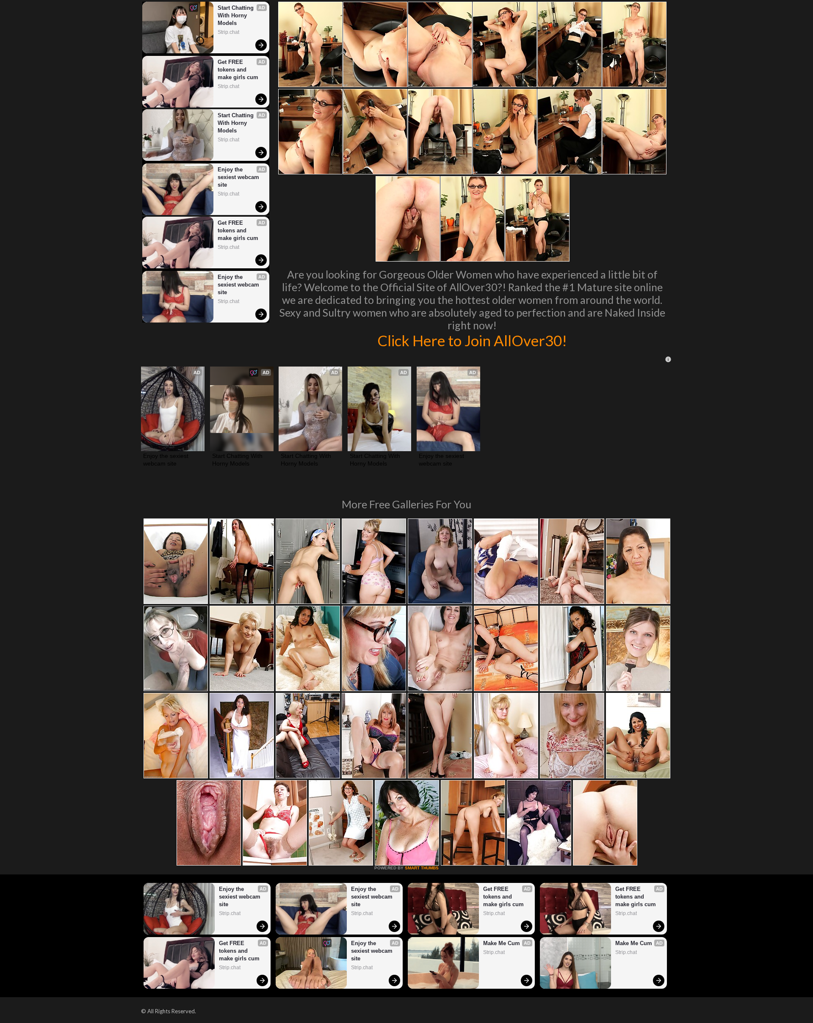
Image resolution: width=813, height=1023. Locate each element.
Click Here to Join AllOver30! (472, 340)
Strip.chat (228, 32)
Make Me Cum (501, 943)
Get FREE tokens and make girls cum (238, 69)
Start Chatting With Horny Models (236, 15)
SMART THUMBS (422, 868)
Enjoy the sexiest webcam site (239, 177)
